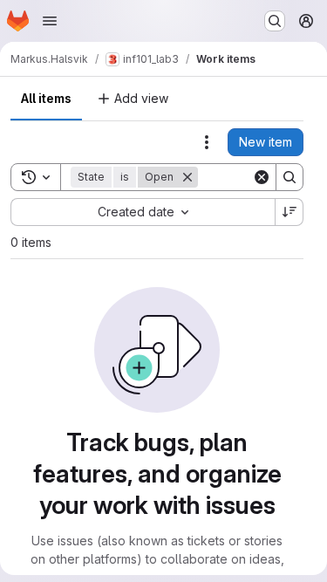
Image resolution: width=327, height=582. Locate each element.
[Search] (289, 177)
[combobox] (142, 212)
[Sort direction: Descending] (289, 212)
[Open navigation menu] (50, 21)
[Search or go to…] (274, 20)
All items (46, 98)
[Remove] (187, 177)
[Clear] (261, 177)
